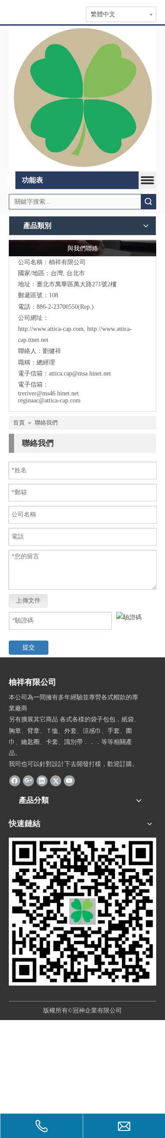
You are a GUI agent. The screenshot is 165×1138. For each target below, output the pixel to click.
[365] (82, 98)
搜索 (148, 201)
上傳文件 (28, 600)
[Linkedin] (42, 780)
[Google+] (28, 780)
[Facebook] (14, 780)
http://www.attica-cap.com (51, 329)
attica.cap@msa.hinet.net (80, 373)
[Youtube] (69, 780)
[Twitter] (55, 780)
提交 (28, 647)
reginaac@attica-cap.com (49, 400)
